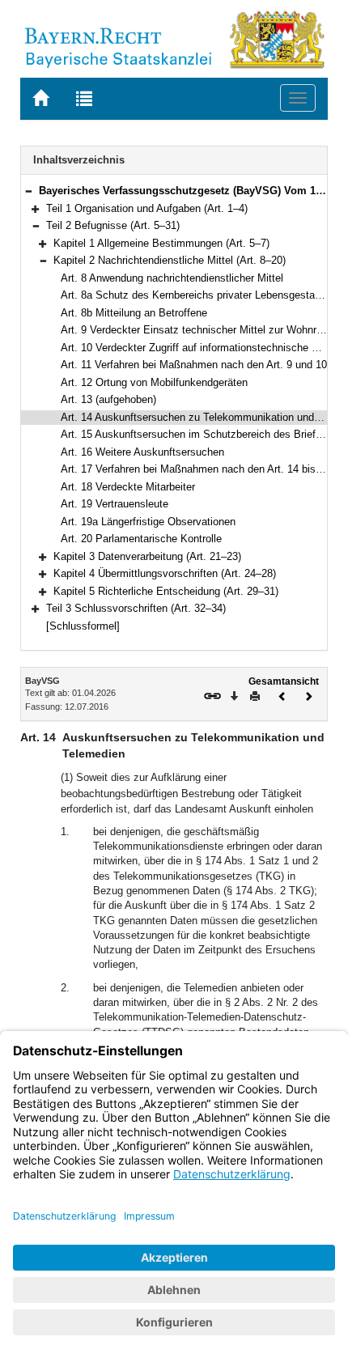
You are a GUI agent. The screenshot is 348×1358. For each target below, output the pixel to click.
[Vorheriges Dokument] (282, 695)
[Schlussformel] (83, 626)
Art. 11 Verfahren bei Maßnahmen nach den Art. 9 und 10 (194, 365)
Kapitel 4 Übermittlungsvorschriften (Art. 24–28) (164, 573)
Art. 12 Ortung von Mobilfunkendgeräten (154, 382)
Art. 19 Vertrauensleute (114, 504)
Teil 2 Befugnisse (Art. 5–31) (113, 225)
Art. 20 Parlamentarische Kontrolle (141, 539)
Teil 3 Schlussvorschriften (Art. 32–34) (136, 608)
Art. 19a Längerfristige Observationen (148, 522)
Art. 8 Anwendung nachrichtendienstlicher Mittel (172, 278)
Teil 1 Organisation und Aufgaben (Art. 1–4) (147, 208)
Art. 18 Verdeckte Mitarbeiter (128, 487)
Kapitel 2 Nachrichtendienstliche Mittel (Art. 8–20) (169, 260)
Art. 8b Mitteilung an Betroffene (134, 313)
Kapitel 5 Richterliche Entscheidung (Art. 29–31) (165, 591)
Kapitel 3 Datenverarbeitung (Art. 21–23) (147, 556)
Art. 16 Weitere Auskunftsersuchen (142, 452)
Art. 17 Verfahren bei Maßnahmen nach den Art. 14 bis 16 (195, 469)
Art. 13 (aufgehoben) (108, 399)
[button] (28, 191)
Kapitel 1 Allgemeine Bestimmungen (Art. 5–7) (161, 243)
